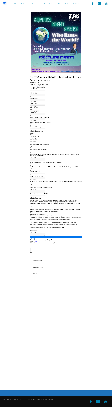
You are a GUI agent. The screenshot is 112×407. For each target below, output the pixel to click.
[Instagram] (99, 3)
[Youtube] (106, 3)
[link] (83, 3)
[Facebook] (93, 3)
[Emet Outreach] (4, 3)
